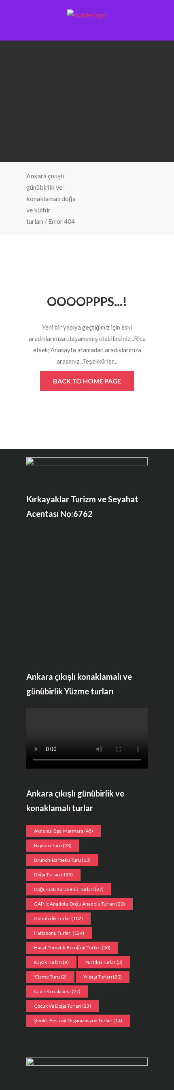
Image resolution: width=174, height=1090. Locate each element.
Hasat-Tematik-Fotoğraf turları (72, 947)
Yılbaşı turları (102, 977)
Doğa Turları (53, 875)
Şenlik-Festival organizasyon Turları (78, 1020)
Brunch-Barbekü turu (62, 860)
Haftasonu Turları (59, 933)
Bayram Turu (53, 845)
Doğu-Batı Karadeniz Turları (69, 889)
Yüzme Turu (50, 977)
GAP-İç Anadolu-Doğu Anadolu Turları (79, 904)
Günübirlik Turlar (58, 918)
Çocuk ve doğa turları (62, 1006)
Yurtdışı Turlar (104, 962)
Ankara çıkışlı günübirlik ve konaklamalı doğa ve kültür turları (51, 198)
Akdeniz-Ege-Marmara (63, 831)
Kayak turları (51, 962)
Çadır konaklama (57, 991)
